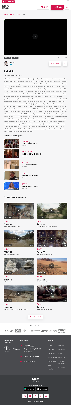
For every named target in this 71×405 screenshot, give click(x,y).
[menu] (67, 7)
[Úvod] (5, 7)
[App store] (42, 389)
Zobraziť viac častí (35, 317)
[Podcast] (41, 396)
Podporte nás (9, 2)
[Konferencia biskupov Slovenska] (7, 349)
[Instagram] (24, 396)
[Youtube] (35, 396)
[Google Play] (29, 389)
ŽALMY (18, 14)
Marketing (61, 345)
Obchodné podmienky (62, 362)
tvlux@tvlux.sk (29, 361)
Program (51, 349)
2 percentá (61, 367)
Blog (49, 365)
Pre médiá (61, 349)
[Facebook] (30, 396)
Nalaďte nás (51, 353)
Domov (6, 14)
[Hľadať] (67, 1)
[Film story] (16, 349)
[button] (55, 63)
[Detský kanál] (46, 396)
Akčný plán (61, 357)
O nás (50, 345)
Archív (44, 7)
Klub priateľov (52, 357)
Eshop (60, 353)
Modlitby (51, 369)
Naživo (58, 7)
